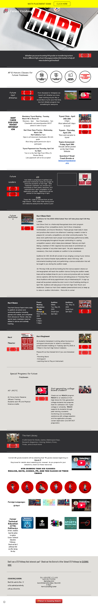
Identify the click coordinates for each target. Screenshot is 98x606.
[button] (4, 602)
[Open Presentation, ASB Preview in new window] (72, 176)
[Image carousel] (71, 97)
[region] (49, 4)
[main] (49, 58)
